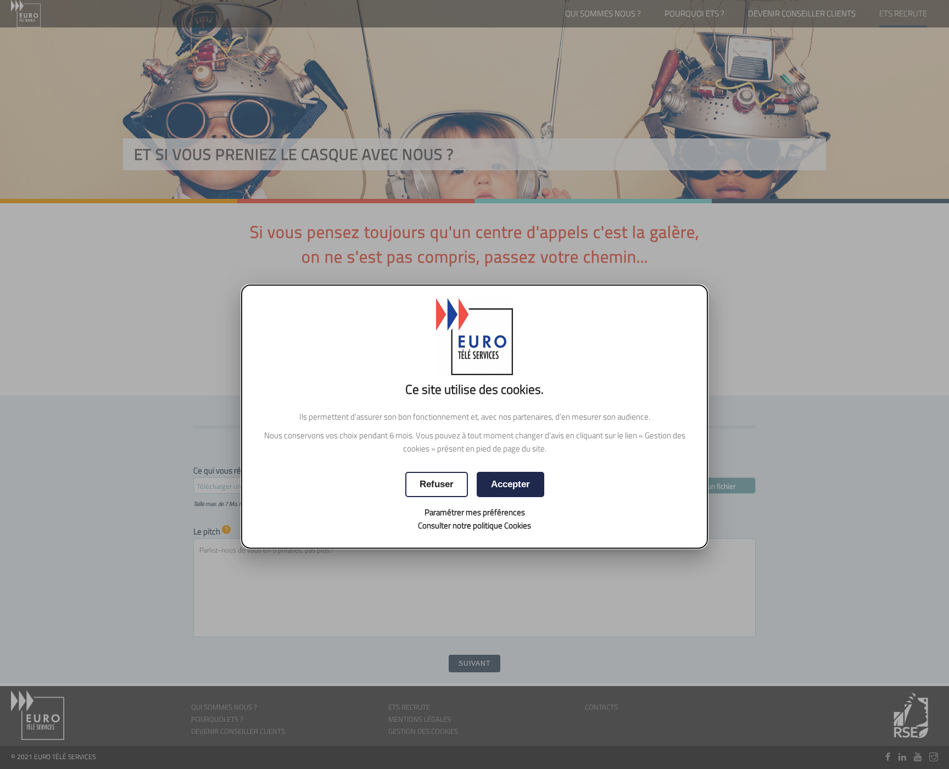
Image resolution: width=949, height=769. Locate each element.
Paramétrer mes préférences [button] (475, 512)
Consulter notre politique (474, 525)
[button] (510, 484)
